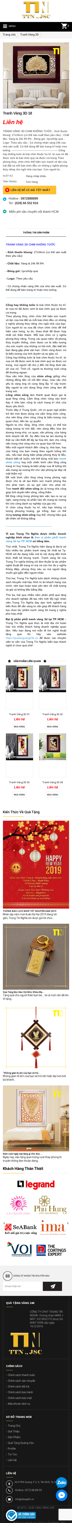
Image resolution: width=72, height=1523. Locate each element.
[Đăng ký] (52, 1286)
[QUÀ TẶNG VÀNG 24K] (36, 9)
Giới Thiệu (14, 1431)
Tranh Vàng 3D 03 (19, 782)
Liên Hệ (12, 1460)
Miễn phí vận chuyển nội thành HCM (34, 211)
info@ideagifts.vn (24, 1499)
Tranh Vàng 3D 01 (19, 714)
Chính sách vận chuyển (21, 1380)
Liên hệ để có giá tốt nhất (30, 190)
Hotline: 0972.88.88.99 (28, 1490)
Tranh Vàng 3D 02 (52, 714)
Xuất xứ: (8, 175)
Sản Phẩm (14, 1437)
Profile (12, 1448)
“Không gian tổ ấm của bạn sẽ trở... (22, 1073)
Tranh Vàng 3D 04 (52, 782)
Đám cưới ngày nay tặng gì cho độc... (22, 1154)
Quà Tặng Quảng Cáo (21, 1442)
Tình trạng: (10, 181)
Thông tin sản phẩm (36, 232)
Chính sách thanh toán (21, 1375)
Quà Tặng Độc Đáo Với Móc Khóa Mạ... (24, 992)
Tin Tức (12, 1454)
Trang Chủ (14, 1425)
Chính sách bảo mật (20, 1398)
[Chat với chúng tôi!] (61, 1495)
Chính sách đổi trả (18, 1386)
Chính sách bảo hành (20, 1392)
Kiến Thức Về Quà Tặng (21, 812)
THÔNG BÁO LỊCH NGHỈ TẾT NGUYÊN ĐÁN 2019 (29, 911)
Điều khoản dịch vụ (19, 1403)
